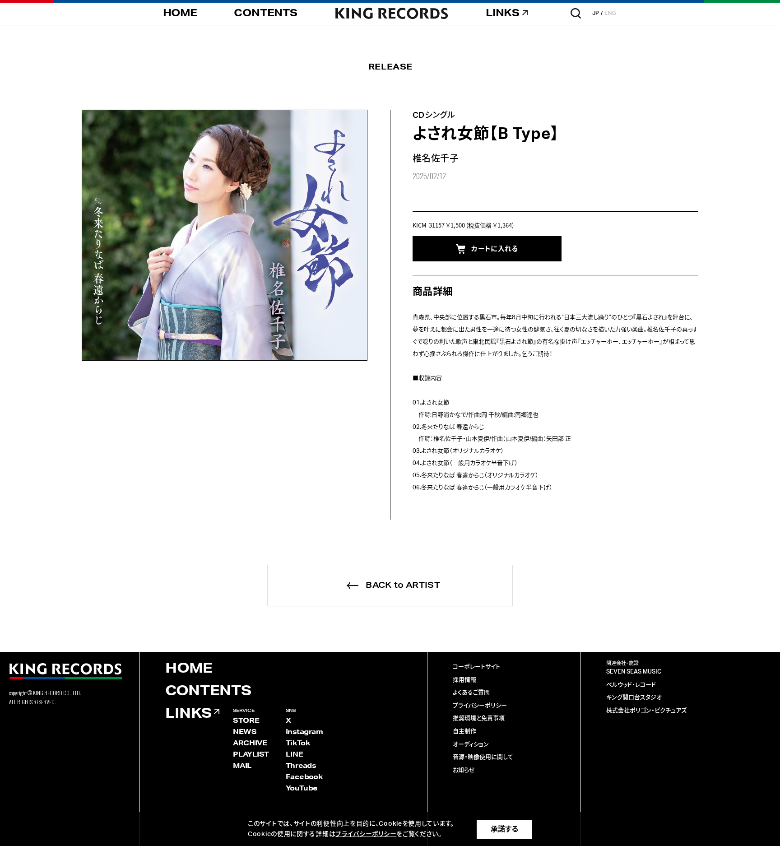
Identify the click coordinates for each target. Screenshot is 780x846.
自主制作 (464, 731)
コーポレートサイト (476, 667)
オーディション (471, 745)
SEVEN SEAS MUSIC (633, 672)
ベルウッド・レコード (631, 685)
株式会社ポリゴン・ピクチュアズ (646, 711)
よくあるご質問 (471, 693)
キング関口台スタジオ (634, 698)
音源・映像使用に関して (483, 757)
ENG (610, 13)
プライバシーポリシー (480, 706)
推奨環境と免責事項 (479, 718)
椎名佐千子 (436, 158)
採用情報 (464, 680)
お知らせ (464, 770)
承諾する (504, 829)
